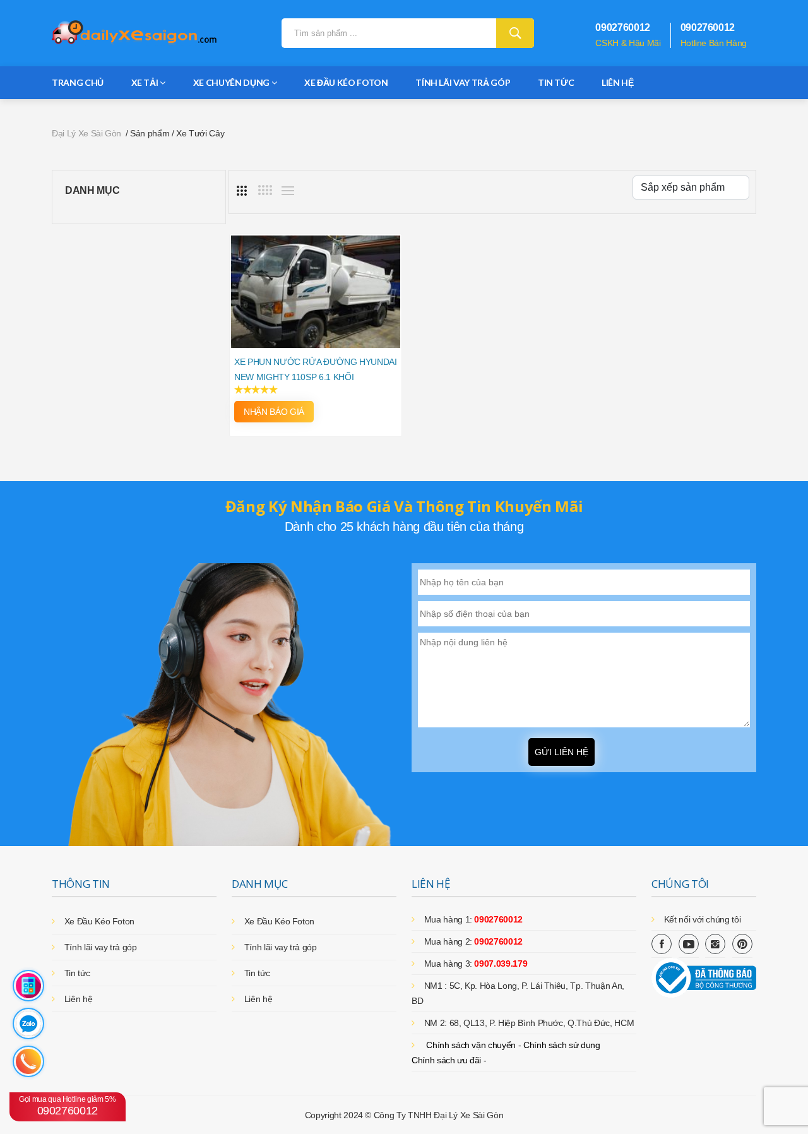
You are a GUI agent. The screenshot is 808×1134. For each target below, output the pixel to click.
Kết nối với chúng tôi (702, 919)
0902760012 (67, 1106)
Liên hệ (618, 82)
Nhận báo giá (274, 412)
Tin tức (556, 82)
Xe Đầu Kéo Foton (346, 82)
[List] (288, 190)
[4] (265, 190)
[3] (241, 190)
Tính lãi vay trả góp (462, 82)
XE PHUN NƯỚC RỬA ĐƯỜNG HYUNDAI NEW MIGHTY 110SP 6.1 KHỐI (315, 369)
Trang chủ (78, 82)
